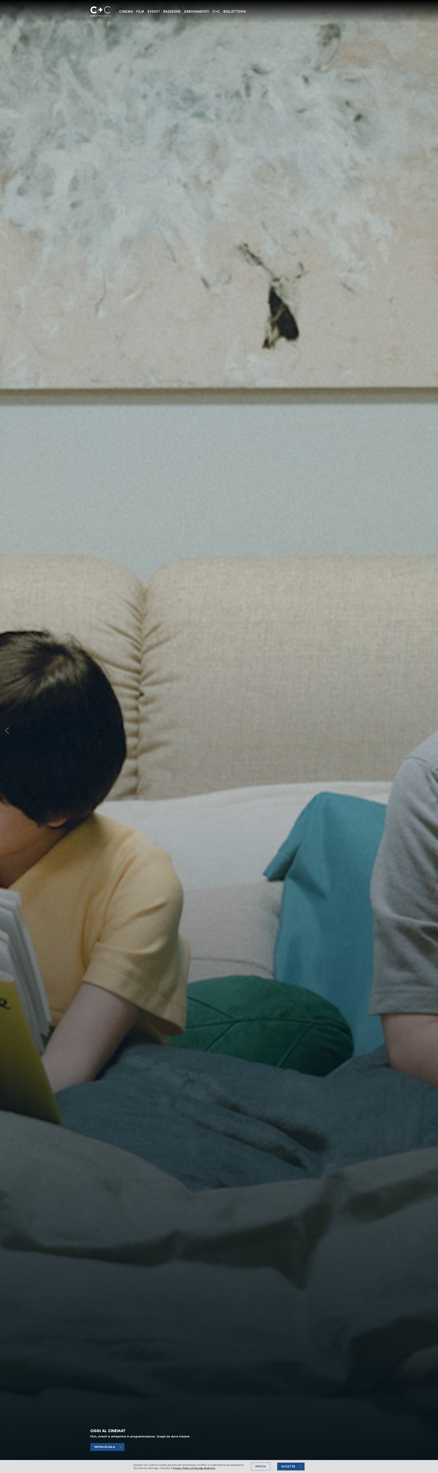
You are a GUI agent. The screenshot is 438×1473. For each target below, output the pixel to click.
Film (140, 11)
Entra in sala (104, 1447)
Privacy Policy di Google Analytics (194, 1468)
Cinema (126, 11)
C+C (216, 11)
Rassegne (172, 11)
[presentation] (7, 730)
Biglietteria (234, 11)
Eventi (153, 11)
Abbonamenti (196, 11)
